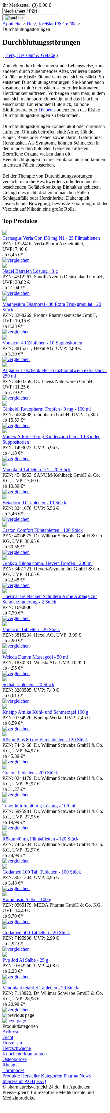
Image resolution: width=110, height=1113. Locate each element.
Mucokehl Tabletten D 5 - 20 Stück (36, 469)
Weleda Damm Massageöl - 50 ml (35, 657)
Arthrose (10, 1031)
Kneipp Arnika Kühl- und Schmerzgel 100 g (45, 712)
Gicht (7, 1037)
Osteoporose (14, 1059)
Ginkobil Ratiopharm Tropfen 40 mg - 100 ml (46, 409)
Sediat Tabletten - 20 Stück (28, 684)
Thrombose (13, 1070)
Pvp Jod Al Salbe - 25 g (25, 960)
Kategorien (51, 1075)
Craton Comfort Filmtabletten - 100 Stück (42, 530)
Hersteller (30, 1075)
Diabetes (46, 109)
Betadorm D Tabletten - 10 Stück (34, 502)
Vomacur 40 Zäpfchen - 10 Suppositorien (42, 342)
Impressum (13, 1081)
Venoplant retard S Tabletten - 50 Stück (40, 987)
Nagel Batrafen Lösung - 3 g (30, 271)
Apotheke (11, 23)
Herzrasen (12, 1042)
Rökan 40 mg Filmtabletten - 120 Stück (40, 838)
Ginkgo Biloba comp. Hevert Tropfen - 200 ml (47, 563)
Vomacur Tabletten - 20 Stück (31, 629)
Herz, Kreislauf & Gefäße (51, 23)
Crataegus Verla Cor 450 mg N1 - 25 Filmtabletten (51, 238)
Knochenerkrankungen (24, 1053)
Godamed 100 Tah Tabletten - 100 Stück (41, 871)
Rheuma (10, 1064)
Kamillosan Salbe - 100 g (26, 899)
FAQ (41, 1081)
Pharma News (77, 1075)
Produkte (11, 1075)
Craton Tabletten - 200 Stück (30, 772)
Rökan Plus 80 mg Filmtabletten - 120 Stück (45, 739)
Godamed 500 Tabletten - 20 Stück (36, 932)
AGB (29, 1081)
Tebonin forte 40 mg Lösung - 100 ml (38, 805)
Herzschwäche (16, 1048)
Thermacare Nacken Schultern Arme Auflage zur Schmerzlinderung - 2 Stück (49, 599)
